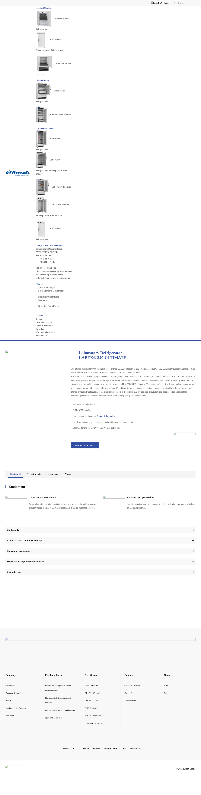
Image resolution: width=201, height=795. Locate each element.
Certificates (91, 675)
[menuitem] (43, 8)
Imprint (96, 749)
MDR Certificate (91, 686)
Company (10, 675)
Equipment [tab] (15, 474)
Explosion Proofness (93, 716)
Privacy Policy (110, 749)
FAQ (75, 749)
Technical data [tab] (34, 474)
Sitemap (85, 749)
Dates (166, 686)
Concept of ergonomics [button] (19, 551)
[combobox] (181, 3)
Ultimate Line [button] (14, 572)
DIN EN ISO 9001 (92, 701)
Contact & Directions (132, 686)
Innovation (9, 716)
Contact (166, 3)
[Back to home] (17, 173)
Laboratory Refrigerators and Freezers (60, 710)
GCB (124, 749)
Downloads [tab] (53, 474)
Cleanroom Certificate (93, 723)
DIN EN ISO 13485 (92, 693)
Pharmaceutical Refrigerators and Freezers (58, 700)
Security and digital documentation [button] (25, 561)
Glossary (65, 749)
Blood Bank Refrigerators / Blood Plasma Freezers (58, 688)
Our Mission (10, 686)
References (135, 749)
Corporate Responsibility (15, 693)
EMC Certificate (91, 708)
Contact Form (129, 693)
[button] (156, 3)
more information (107, 416)
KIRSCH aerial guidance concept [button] (24, 540)
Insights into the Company (15, 708)
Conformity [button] (13, 530)
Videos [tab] (68, 474)
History (8, 701)
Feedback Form (53, 675)
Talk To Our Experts (84, 445)
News (167, 675)
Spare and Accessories (53, 718)
